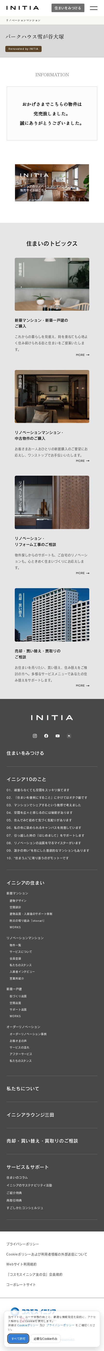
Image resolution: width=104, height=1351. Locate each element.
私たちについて (23, 1088)
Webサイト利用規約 (21, 1264)
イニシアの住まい (26, 883)
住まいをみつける (68, 8)
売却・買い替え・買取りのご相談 (42, 1141)
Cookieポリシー (28, 1325)
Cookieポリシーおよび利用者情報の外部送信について (47, 1254)
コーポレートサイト (21, 1284)
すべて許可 (18, 1339)
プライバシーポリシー (22, 1244)
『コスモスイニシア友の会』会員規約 (34, 1274)
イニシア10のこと (27, 779)
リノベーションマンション (23, 20)
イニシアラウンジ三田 (30, 1115)
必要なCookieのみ (45, 1339)
